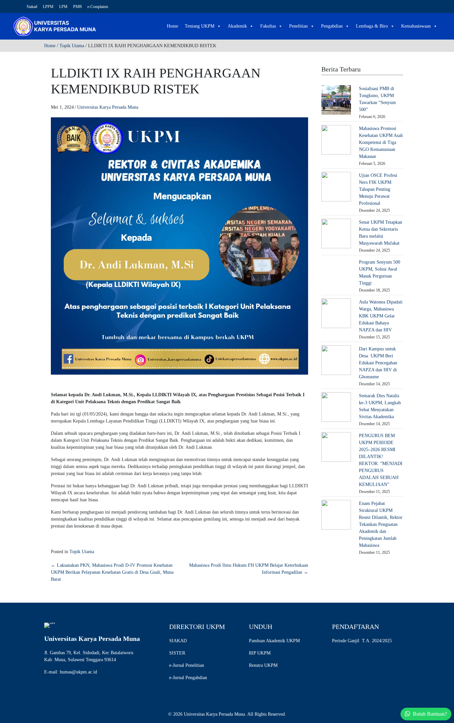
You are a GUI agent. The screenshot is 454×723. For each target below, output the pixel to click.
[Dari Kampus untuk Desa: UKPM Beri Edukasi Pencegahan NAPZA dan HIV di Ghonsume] (336, 359)
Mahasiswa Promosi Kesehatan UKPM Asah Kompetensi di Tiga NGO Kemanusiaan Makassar (381, 142)
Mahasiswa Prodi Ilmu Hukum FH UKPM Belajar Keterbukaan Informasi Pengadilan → (248, 569)
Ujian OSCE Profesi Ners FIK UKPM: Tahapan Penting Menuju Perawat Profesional (378, 189)
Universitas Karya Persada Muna (107, 107)
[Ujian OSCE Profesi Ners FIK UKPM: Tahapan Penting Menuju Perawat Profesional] (336, 186)
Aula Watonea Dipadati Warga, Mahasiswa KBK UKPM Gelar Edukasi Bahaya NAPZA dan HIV (380, 316)
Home (172, 26)
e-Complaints (97, 6)
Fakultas (268, 26)
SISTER (177, 653)
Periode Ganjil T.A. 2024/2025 (362, 640)
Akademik (237, 26)
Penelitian (298, 26)
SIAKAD (178, 640)
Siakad (32, 6)
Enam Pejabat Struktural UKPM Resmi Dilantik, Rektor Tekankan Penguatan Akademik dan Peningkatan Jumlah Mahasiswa (380, 524)
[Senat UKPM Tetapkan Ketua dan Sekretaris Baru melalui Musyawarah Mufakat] (336, 233)
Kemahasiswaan (416, 26)
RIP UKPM (260, 653)
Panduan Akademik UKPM (274, 640)
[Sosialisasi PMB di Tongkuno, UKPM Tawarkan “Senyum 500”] (336, 99)
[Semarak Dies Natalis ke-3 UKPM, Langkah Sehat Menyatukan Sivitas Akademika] (336, 406)
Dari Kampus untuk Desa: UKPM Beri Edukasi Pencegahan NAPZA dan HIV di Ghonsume (378, 362)
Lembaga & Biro (372, 26)
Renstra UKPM (263, 665)
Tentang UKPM (199, 26)
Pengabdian (332, 26)
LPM (63, 6)
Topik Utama (71, 45)
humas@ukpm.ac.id (78, 671)
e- (171, 665)
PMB (77, 6)
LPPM (48, 6)
